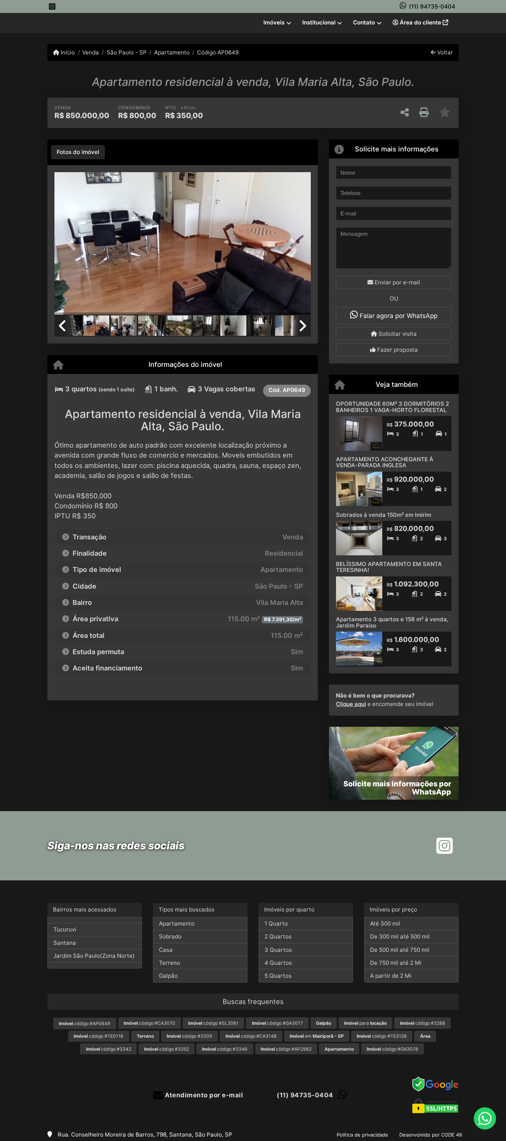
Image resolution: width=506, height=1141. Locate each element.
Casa (166, 949)
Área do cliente (420, 22)
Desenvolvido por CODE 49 (430, 1135)
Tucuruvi (64, 929)
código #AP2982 (286, 1049)
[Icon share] (52, 6)
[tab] (78, 152)
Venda (90, 52)
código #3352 (166, 1049)
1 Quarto (276, 923)
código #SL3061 (213, 1023)
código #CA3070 (149, 1023)
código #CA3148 (251, 1036)
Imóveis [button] (273, 22)
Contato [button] (364, 22)
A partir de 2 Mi (391, 975)
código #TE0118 (98, 1036)
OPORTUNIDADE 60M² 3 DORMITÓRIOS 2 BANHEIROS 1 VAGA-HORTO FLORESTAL (392, 407)
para (365, 1023)
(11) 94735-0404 (432, 6)
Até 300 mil (385, 923)
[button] (73, 244)
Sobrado (170, 936)
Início (67, 52)
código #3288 (422, 1023)
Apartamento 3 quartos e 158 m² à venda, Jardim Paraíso (392, 622)
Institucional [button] (319, 22)
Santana (64, 942)
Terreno (169, 962)
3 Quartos (278, 949)
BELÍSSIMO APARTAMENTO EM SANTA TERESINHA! (389, 567)
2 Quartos (278, 936)
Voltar (444, 52)
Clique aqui (351, 703)
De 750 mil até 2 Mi (396, 962)
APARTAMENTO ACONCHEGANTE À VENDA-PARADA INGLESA (384, 462)
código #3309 (189, 1036)
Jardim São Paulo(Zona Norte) (94, 955)
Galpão (168, 975)
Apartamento (172, 52)
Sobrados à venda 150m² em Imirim (383, 514)
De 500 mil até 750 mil (399, 949)
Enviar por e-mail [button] (396, 282)
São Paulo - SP (126, 52)
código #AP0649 (84, 1023)
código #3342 (108, 1049)
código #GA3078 (392, 1049)
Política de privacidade (362, 1135)
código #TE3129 (382, 1036)
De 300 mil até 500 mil (400, 936)
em (317, 1036)
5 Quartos (278, 975)
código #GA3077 (277, 1023)
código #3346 (224, 1049)
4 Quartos (278, 962)
